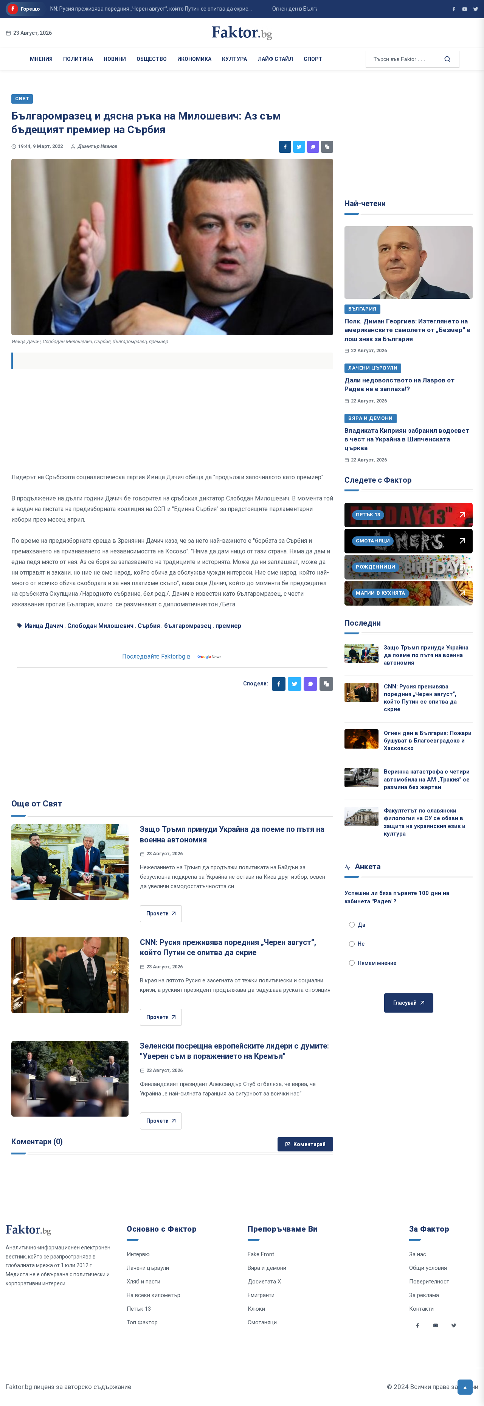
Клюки (256, 1308)
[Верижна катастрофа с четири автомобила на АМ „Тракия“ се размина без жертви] (361, 777)
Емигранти (261, 1295)
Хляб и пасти (143, 1281)
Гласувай (405, 1003)
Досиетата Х (264, 1281)
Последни (362, 623)
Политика (78, 59)
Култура (234, 59)
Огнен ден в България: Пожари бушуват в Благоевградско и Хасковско (428, 741)
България (362, 309)
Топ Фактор (142, 1322)
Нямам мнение (377, 963)
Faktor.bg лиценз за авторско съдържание (68, 1386)
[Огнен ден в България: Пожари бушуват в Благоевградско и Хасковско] (361, 739)
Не (361, 944)
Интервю (138, 1254)
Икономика (194, 59)
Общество (152, 59)
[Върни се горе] (465, 1387)
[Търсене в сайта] (446, 58)
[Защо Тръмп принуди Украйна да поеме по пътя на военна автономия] (70, 862)
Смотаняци (262, 1322)
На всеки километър (153, 1295)
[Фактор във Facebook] (453, 9)
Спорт (313, 59)
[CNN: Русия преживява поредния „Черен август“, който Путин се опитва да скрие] (70, 975)
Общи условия (428, 1268)
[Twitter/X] (475, 9)
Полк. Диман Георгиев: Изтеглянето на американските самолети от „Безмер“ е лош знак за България (407, 330)
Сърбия (149, 625)
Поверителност (429, 1281)
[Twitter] (299, 147)
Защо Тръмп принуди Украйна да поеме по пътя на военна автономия (426, 655)
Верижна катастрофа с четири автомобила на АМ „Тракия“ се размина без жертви (427, 779)
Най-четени (365, 203)
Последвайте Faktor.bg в (156, 656)
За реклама (424, 1295)
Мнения (41, 59)
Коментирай (309, 1144)
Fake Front (261, 1254)
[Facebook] (285, 147)
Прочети (157, 913)
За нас (417, 1254)
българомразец (187, 625)
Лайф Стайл (275, 59)
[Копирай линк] (327, 147)
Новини (115, 59)
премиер (228, 625)
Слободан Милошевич (100, 625)
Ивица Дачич (44, 625)
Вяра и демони (370, 418)
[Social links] (417, 1325)
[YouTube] (465, 9)
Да (361, 925)
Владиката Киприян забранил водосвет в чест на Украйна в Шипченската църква (406, 439)
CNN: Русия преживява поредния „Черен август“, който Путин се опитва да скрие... (129, 9)
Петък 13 (139, 1308)
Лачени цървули (372, 368)
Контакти (421, 1308)
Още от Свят (36, 803)
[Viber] (313, 147)
